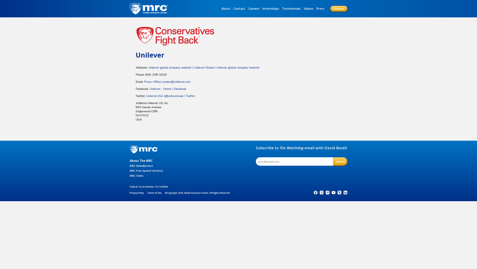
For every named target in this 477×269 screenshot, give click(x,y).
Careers (254, 9)
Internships (271, 9)
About (225, 9)
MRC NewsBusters (141, 166)
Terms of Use (154, 192)
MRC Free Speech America (146, 170)
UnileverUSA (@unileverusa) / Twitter (170, 96)
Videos (308, 9)
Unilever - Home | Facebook (168, 89)
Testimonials (291, 9)
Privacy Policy (137, 192)
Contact (239, 9)
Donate (338, 9)
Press (320, 9)
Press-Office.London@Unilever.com (167, 82)
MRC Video (136, 175)
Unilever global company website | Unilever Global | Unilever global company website (204, 68)
